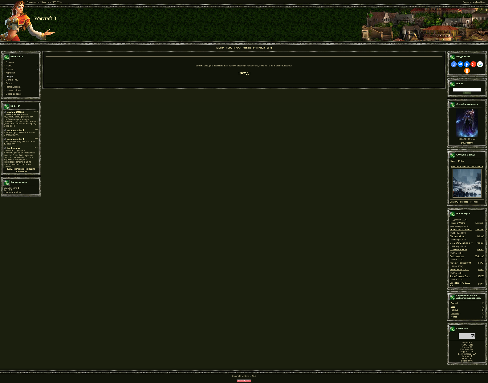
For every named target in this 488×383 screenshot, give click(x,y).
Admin (454, 303)
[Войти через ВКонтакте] (460, 64)
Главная (220, 48)
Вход (269, 48)
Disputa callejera (457, 236)
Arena (480, 249)
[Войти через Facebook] (467, 64)
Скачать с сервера (459, 202)
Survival (479, 223)
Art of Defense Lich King (461, 229)
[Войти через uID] (454, 64)
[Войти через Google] (480, 64)
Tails (453, 306)
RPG (481, 263)
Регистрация (259, 48)
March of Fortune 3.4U (460, 263)
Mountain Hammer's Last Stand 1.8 (467, 166)
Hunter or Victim (457, 223)
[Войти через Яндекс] (473, 64)
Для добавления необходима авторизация (21, 170)
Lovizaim (455, 313)
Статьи (237, 48)
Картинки (247, 48)
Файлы (229, 48)
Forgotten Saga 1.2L (459, 269)
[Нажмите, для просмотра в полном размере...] (467, 182)
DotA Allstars (467, 143)
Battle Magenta (457, 256)
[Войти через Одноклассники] (467, 71)
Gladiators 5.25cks (458, 249)
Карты (453, 161)
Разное (480, 243)
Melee (461, 161)
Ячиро (454, 317)
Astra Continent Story (460, 276)
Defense (479, 229)
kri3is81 (454, 310)
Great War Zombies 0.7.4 (461, 243)
